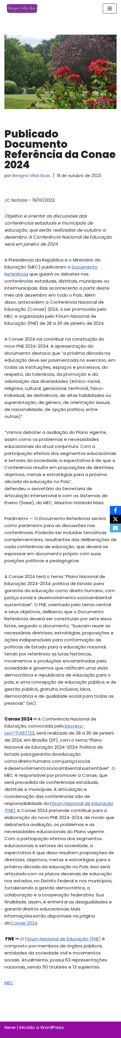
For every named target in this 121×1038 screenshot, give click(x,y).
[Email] (115, 528)
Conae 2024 (24, 923)
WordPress (52, 1027)
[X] (115, 519)
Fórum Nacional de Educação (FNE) (63, 939)
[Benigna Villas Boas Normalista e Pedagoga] (22, 8)
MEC (9, 983)
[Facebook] (115, 510)
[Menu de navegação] (110, 8)
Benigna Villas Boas (31, 176)
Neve (10, 1027)
